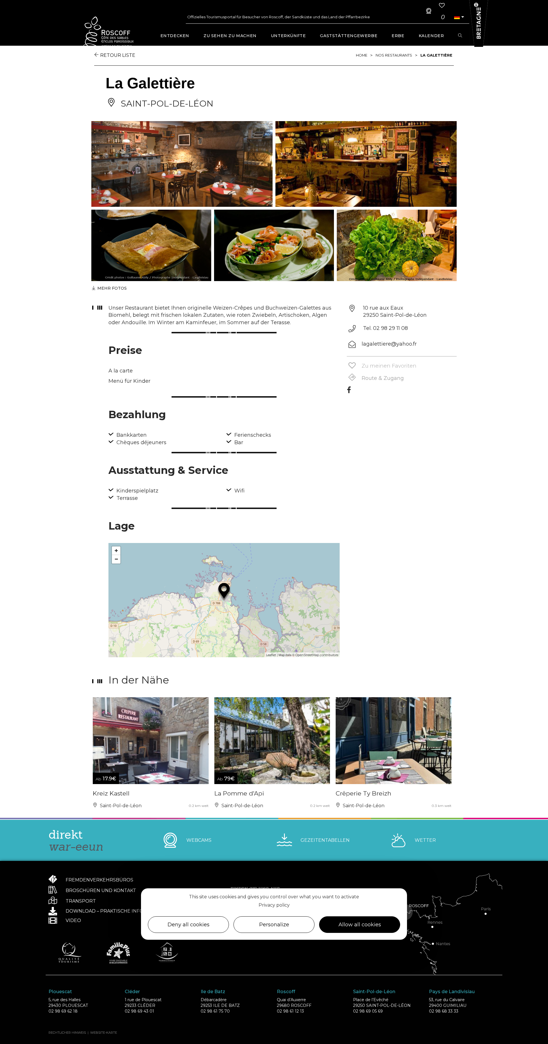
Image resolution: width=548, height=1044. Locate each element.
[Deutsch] (457, 17)
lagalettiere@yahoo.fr (389, 344)
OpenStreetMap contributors (316, 655)
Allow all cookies (360, 924)
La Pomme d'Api (239, 793)
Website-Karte (103, 1033)
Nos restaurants (394, 55)
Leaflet (271, 655)
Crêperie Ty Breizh (363, 793)
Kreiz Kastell (111, 793)
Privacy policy (274, 905)
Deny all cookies (188, 924)
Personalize (274, 924)
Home (361, 55)
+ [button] (116, 550)
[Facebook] (349, 392)
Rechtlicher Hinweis (67, 1033)
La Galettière (436, 55)
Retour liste (117, 55)
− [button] (116, 559)
